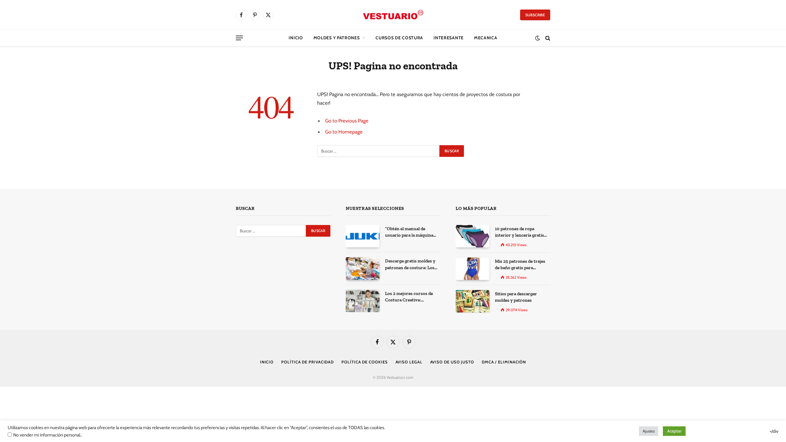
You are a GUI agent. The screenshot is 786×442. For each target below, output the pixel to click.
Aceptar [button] (674, 431)
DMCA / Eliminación (504, 361)
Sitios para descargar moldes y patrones (516, 297)
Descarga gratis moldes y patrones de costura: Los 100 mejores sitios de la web (412, 264)
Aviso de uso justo (452, 361)
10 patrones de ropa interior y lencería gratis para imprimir (519, 232)
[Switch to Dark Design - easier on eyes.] (537, 38)
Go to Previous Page (346, 121)
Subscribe (535, 15)
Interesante (449, 38)
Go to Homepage (344, 132)
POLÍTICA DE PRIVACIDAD (307, 361)
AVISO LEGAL (408, 361)
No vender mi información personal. (47, 435)
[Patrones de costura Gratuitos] (393, 14)
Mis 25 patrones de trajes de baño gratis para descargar (520, 264)
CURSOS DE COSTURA (399, 38)
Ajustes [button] (649, 430)
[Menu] (239, 38)
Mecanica (485, 38)
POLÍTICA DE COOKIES (364, 361)
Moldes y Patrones (336, 38)
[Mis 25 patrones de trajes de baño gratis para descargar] (472, 269)
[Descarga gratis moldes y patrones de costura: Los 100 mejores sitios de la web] (362, 268)
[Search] (547, 38)
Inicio (296, 38)
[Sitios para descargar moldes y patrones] (472, 301)
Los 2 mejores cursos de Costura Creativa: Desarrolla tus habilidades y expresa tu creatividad (411, 297)
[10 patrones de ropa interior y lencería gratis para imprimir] (472, 236)
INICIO (267, 361)
